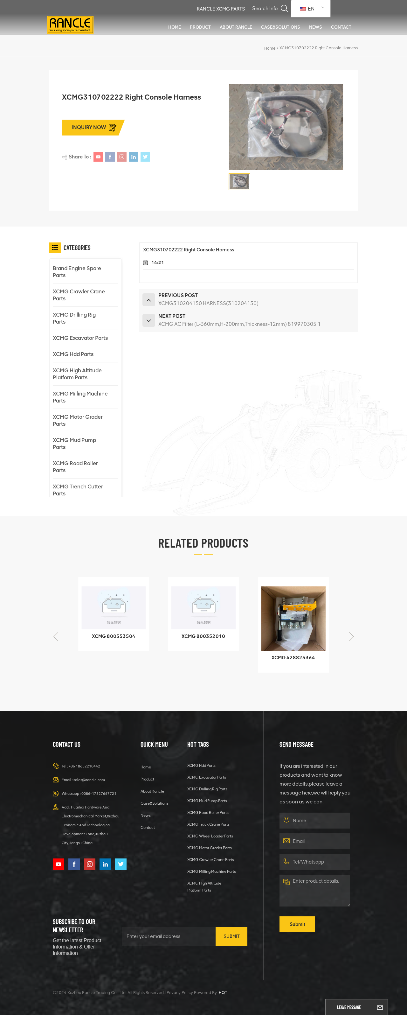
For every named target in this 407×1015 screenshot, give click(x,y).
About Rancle (236, 27)
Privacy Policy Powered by (192, 992)
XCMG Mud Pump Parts (74, 443)
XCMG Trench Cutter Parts (78, 490)
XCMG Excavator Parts (80, 338)
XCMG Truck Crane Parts (208, 824)
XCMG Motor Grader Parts (78, 420)
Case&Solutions (280, 27)
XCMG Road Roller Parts (75, 466)
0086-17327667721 (98, 793)
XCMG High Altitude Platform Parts (77, 374)
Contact (341, 27)
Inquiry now (89, 127)
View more (109, 643)
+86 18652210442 (84, 766)
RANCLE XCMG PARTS (221, 9)
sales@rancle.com (89, 780)
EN (310, 9)
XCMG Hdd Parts (73, 354)
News (315, 27)
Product (200, 27)
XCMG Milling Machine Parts (80, 397)
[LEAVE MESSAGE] (380, 1007)
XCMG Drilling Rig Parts (74, 318)
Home (174, 27)
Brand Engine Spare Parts (77, 271)
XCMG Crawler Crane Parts (79, 295)
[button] (351, 636)
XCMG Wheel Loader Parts (210, 836)
